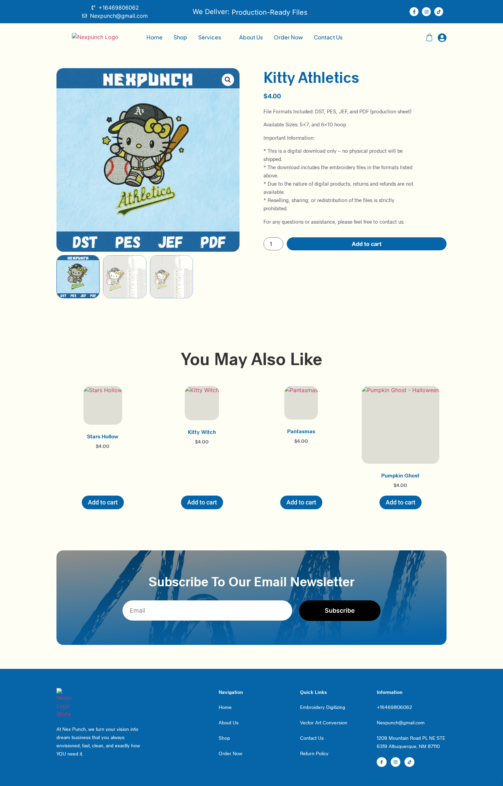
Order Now (288, 37)
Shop (180, 37)
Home (154, 37)
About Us (251, 37)
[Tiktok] (438, 11)
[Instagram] (426, 11)
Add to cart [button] (103, 502)
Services (209, 37)
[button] (213, 37)
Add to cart (367, 243)
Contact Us (328, 37)
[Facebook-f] (414, 11)
